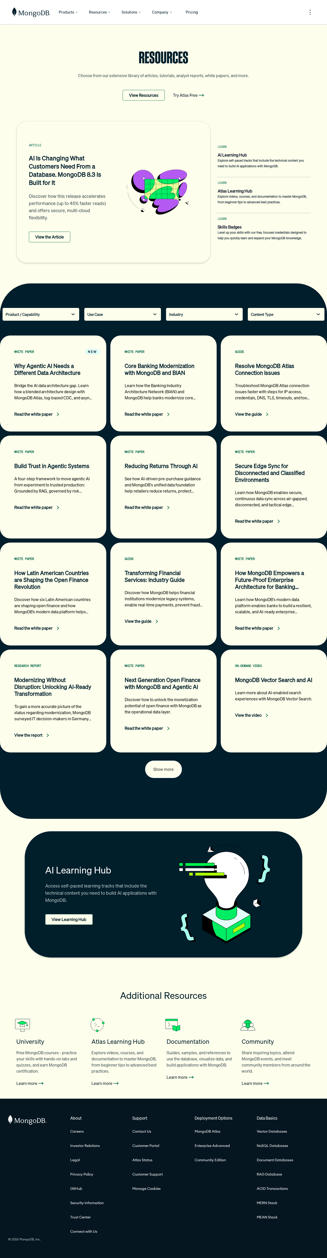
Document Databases (275, 1160)
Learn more (26, 1083)
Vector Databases (272, 1131)
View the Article (49, 237)
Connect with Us (83, 1231)
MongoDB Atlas (207, 1131)
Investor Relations (85, 1145)
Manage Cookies (146, 1188)
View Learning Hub (69, 919)
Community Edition (210, 1160)
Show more (163, 769)
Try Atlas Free (185, 95)
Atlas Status (142, 1160)
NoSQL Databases (272, 1145)
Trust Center (80, 1217)
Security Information (87, 1203)
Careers (77, 1131)
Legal (75, 1160)
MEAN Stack (267, 1217)
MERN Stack (267, 1203)
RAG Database (269, 1174)
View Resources (143, 95)
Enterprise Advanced (212, 1145)
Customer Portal (145, 1145)
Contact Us (141, 1131)
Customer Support (147, 1174)
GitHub (76, 1188)
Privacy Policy (81, 1174)
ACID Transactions (272, 1188)
